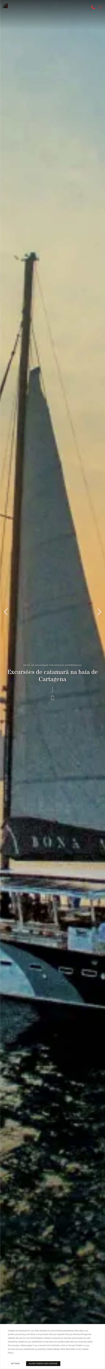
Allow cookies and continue (43, 1364)
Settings (15, 1364)
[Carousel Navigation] (52, 611)
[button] (100, 7)
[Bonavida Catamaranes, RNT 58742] (7, 8)
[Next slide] (97, 611)
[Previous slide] (6, 611)
